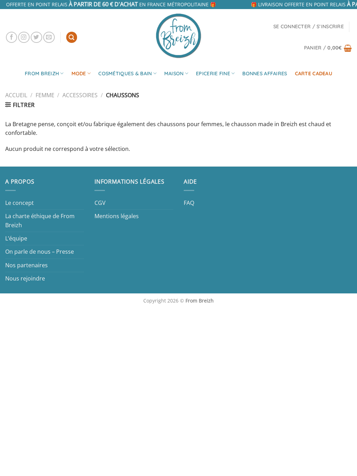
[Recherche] (71, 37)
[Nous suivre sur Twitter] (36, 37)
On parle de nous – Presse (39, 251)
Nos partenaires (26, 265)
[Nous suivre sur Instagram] (24, 37)
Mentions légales (116, 216)
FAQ (189, 203)
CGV (100, 203)
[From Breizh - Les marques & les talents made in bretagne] (178, 35)
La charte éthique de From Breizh (40, 220)
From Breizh (42, 73)
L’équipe (16, 238)
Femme (45, 95)
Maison (174, 73)
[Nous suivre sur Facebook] (11, 37)
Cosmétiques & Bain (125, 73)
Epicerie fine (213, 73)
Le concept (19, 203)
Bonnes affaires (264, 73)
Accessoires (80, 95)
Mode (78, 73)
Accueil (16, 95)
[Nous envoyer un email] (49, 37)
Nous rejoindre (25, 278)
